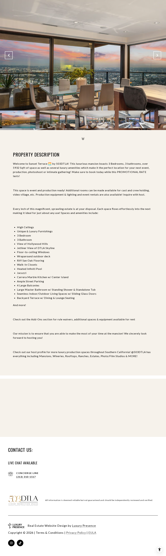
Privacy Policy (76, 532)
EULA (92, 532)
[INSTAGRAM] (11, 543)
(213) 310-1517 (26, 476)
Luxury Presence (84, 525)
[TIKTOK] (20, 543)
